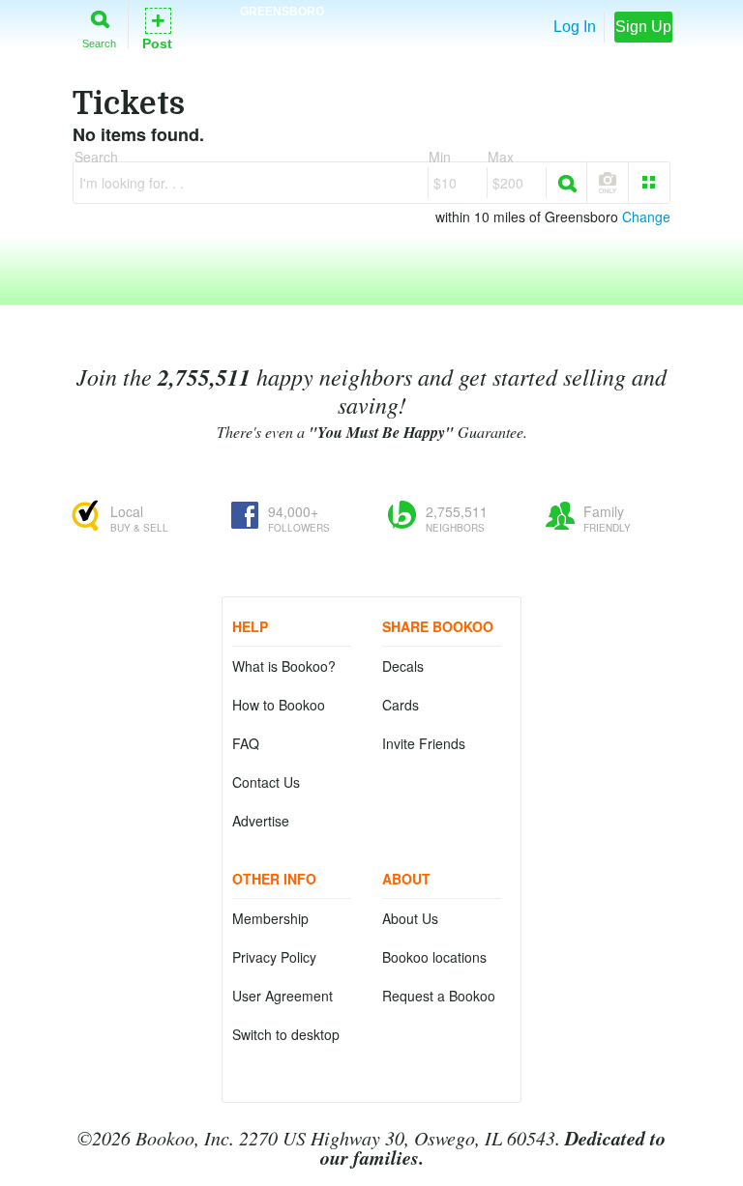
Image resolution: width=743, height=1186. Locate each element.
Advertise (260, 820)
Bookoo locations (434, 957)
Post (157, 27)
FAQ (245, 743)
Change (646, 216)
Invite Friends (423, 743)
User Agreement (282, 995)
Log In (574, 26)
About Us (410, 918)
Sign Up (643, 26)
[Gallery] (649, 182)
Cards (400, 704)
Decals (403, 666)
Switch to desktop (286, 1034)
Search (99, 43)
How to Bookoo (278, 704)
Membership (270, 918)
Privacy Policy (274, 957)
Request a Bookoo (438, 995)
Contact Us (266, 782)
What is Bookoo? (284, 666)
